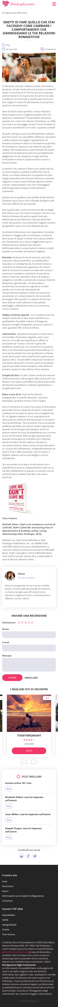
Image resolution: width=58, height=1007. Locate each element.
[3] (25, 622)
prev (24, 762)
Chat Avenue (8, 934)
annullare (31, 677)
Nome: (5, 629)
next (34, 762)
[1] (19, 622)
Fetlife (5, 919)
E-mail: (6, 642)
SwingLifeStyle (9, 924)
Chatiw (5, 929)
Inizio (4, 881)
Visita (29, 750)
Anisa (21, 573)
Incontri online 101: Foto (18, 783)
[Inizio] (18, 4)
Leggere (29, 743)
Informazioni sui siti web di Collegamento (23, 895)
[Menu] (54, 4)
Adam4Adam (8, 915)
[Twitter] (34, 856)
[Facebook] (28, 856)
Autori (5, 891)
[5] (32, 622)
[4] (28, 622)
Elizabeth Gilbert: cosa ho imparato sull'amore (24, 799)
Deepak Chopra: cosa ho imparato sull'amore (23, 830)
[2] (22, 622)
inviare (12, 677)
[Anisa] (10, 576)
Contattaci (7, 900)
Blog (8, 45)
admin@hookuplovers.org (15, 952)
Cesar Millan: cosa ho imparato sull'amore (28, 814)
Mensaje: (7, 655)
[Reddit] (21, 856)
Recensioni (7, 886)
